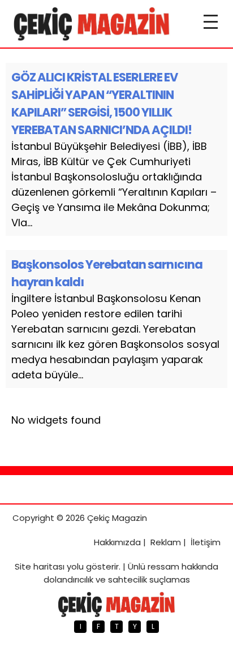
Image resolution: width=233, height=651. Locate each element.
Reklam (165, 542)
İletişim (206, 542)
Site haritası (39, 566)
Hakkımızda (117, 542)
